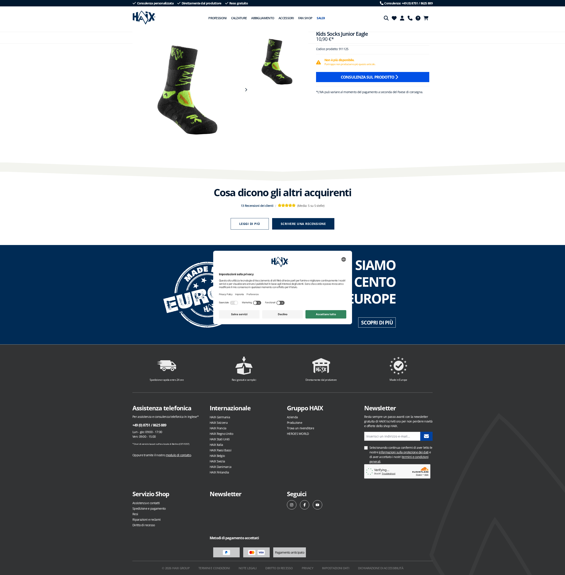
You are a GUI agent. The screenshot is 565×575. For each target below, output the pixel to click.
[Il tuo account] (402, 18)
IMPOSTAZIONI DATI (335, 568)
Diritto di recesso (143, 525)
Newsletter (225, 494)
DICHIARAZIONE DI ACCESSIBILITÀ (380, 568)
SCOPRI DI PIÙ (377, 322)
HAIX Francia (218, 428)
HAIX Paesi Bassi (220, 450)
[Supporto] (410, 18)
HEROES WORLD (298, 434)
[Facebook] (304, 505)
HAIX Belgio (217, 456)
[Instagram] (291, 505)
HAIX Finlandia (219, 472)
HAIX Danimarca (220, 467)
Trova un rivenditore (300, 428)
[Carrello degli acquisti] (427, 18)
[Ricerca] (386, 18)
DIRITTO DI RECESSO (279, 568)
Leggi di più (249, 224)
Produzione (294, 422)
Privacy (307, 568)
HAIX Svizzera (219, 422)
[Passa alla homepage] (144, 18)
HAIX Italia (216, 445)
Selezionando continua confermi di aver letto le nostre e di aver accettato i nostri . (400, 454)
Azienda (292, 417)
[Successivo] (245, 90)
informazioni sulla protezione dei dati (403, 452)
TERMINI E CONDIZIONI (214, 568)
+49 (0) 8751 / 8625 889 (149, 425)
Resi (135, 514)
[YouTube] (317, 505)
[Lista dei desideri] (394, 18)
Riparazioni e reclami (146, 519)
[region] (188, 90)
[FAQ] (418, 18)
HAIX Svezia (217, 461)
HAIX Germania (220, 417)
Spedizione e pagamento (149, 508)
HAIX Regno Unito (221, 434)
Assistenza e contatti (146, 503)
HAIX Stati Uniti (220, 439)
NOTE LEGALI (247, 568)
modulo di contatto (178, 455)
